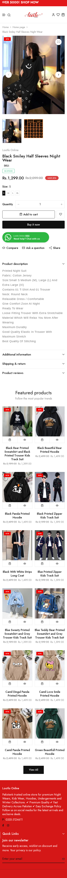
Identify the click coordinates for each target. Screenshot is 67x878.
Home (5, 27)
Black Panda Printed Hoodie (17, 515)
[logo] (34, 14)
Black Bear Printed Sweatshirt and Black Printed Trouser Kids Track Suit (17, 453)
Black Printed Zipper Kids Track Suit (49, 515)
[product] (58, 42)
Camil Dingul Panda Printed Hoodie (17, 694)
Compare (12, 248)
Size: (6, 187)
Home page (18, 27)
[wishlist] (58, 14)
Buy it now (33, 225)
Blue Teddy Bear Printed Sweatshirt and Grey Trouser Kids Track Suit (50, 633)
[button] (4, 15)
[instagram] (8, 825)
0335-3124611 (14, 820)
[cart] (63, 14)
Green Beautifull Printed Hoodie (50, 752)
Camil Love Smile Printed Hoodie (49, 694)
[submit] (62, 859)
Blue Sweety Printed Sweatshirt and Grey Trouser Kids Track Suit (17, 633)
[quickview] (24, 440)
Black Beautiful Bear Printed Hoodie (49, 450)
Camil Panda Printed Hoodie (17, 752)
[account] (53, 14)
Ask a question (35, 248)
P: (3, 820)
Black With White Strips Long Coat (17, 573)
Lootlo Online (10, 150)
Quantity (7, 204)
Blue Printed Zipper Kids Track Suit (50, 573)
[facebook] (3, 825)
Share (56, 248)
